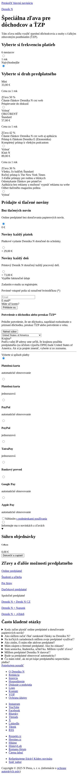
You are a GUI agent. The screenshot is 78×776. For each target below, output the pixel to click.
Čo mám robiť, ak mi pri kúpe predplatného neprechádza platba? (35, 660)
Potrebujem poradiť (12, 665)
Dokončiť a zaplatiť (13, 555)
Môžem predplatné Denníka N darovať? (27, 652)
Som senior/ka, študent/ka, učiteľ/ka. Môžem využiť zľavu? (39, 649)
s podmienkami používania (31, 518)
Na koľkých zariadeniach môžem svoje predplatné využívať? (39, 639)
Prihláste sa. (9, 307)
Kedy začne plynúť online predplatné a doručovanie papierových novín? (32, 631)
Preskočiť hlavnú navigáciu (17, 3)
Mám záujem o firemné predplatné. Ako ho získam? (34, 645)
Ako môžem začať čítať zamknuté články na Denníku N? (37, 636)
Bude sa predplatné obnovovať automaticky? (30, 655)
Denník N (7, 9)
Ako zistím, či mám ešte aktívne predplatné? (30, 642)
